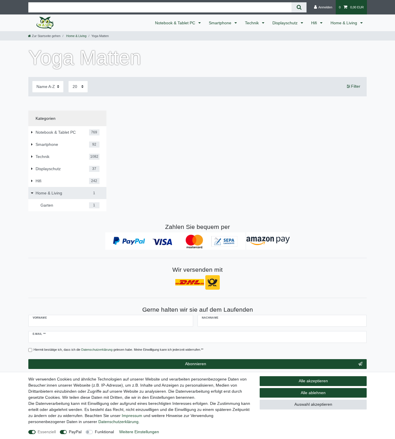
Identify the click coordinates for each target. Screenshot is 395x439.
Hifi (314, 23)
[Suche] (298, 7)
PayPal (75, 431)
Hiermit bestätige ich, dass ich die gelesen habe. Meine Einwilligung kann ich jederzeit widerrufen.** (118, 349)
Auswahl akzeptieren (313, 404)
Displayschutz (285, 23)
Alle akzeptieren (313, 381)
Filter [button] (355, 86)
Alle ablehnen (313, 392)
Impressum (132, 415)
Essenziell (47, 431)
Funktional (104, 431)
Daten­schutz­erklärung (118, 421)
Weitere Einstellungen (139, 431)
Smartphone (220, 23)
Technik (252, 23)
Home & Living (344, 23)
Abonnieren (195, 363)
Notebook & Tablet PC (175, 23)
